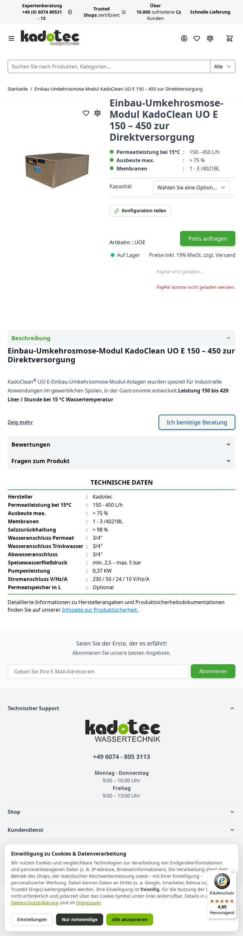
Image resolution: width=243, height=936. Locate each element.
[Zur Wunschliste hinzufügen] (86, 113)
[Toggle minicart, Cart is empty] (229, 38)
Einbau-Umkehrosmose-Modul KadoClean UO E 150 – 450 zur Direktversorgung (118, 89)
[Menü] (233, 873)
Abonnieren (213, 671)
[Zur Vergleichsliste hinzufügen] (97, 113)
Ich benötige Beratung (197, 422)
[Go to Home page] (50, 38)
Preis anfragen (207, 238)
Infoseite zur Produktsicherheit (100, 609)
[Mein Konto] (184, 38)
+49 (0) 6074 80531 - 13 (42, 12)
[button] (121, 708)
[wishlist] (196, 38)
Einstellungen (32, 919)
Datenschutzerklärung (35, 903)
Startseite (18, 89)
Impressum (88, 903)
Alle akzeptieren (129, 919)
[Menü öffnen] (11, 38)
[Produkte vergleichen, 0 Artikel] (210, 38)
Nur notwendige (79, 919)
